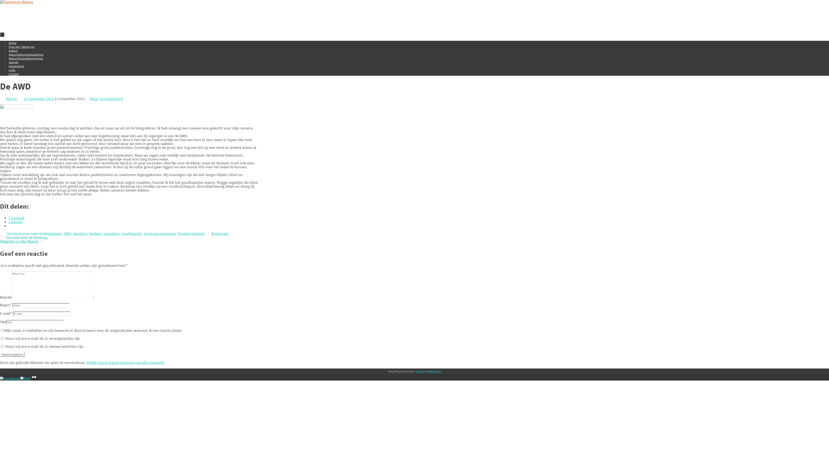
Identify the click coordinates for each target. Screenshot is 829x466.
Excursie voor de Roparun (26, 237)
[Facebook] (10, 378)
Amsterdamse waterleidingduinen (34, 233)
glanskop (111, 233)
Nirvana (420, 371)
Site (3, 321)
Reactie (6, 297)
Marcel (11, 98)
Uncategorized (111, 98)
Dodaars (96, 233)
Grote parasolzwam (160, 233)
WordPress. (434, 371)
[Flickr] (34, 378)
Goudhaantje (131, 233)
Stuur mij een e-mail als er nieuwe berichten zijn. (44, 346)
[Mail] (25, 378)
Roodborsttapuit (191, 233)
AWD (67, 233)
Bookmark (219, 233)
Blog (94, 98)
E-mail (6, 313)
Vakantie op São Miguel (19, 241)
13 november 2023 (39, 98)
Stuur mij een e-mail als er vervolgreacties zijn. (43, 338)
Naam (5, 304)
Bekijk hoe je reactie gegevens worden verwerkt (125, 362)
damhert (80, 233)
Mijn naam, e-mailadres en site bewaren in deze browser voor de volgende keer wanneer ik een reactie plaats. (93, 330)
